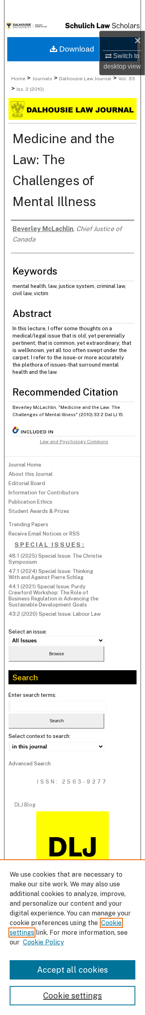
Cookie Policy (43, 942)
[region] (72, 937)
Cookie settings (72, 995)
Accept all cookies (72, 970)
